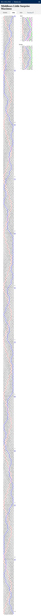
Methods (17, 2)
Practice (29, 12)
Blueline (6, 2)
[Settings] (39, 2)
